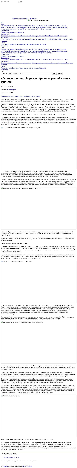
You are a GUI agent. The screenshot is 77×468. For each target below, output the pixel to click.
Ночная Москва (58, 36)
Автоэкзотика (5, 36)
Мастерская (4, 37)
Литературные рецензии (49, 27)
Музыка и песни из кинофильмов (28, 44)
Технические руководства (16, 32)
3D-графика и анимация (44, 29)
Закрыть (59, 73)
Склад (3, 42)
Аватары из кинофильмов (9, 44)
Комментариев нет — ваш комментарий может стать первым (20, 96)
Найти (54, 73)
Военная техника (15, 36)
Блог (2, 24)
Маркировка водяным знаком (41, 39)
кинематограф (8, 29)
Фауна (47, 36)
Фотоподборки (10, 25)
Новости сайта (14, 27)
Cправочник (5, 30)
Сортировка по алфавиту (24, 39)
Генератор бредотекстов (58, 39)
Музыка (21, 27)
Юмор (3, 25)
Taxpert (5, 466)
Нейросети (4, 32)
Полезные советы (48, 25)
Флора (51, 36)
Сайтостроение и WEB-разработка (31, 25)
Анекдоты (42, 44)
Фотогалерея (5, 34)
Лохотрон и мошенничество (33, 27)
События (17, 25)
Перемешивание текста (8, 39)
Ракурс (65, 36)
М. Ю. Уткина (27, 466)
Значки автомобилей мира (29, 36)
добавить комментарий (11, 457)
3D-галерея (41, 36)
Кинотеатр (4, 46)
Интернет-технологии (30, 29)
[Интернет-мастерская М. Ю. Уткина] (24, 18)
